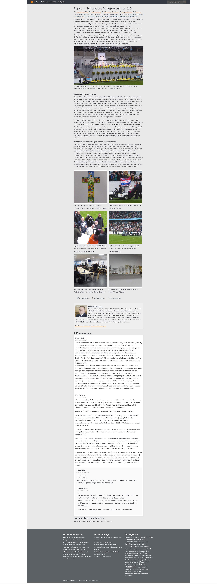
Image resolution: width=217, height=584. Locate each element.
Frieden (147, 547)
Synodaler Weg (144, 567)
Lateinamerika (129, 562)
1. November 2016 (82, 12)
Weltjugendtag (139, 571)
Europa (138, 544)
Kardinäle (149, 557)
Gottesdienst (98, 22)
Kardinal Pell (132, 557)
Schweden (130, 16)
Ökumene (107, 12)
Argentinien (132, 537)
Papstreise (115, 12)
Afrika (127, 537)
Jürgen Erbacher (127, 12)
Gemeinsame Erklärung (81, 14)
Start (37, 2)
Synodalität (128, 569)
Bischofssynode (132, 540)
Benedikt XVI (146, 537)
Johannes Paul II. (137, 553)
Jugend (147, 553)
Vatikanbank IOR (130, 571)
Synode (135, 569)
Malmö (122, 14)
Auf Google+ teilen (99, 298)
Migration (136, 562)
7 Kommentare (96, 12)
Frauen (141, 546)
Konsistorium (135, 560)
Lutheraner (98, 14)
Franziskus (138, 12)
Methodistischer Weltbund (134, 14)
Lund (92, 14)
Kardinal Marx (140, 555)
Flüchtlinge (144, 544)
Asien (137, 537)
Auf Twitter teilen (84, 298)
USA (137, 16)
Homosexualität (144, 549)
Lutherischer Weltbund (111, 14)
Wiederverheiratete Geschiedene (137, 574)
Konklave (128, 560)
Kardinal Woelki (141, 557)
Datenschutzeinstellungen (95, 580)
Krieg (141, 560)
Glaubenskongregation (131, 549)
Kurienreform (147, 560)
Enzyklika (133, 544)
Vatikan (145, 569)
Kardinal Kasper (129, 555)
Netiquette (61, 2)
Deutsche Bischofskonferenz (136, 541)
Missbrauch (144, 562)
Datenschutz (73, 580)
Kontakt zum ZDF (82, 580)
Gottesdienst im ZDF (48, 2)
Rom (137, 567)
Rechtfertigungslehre (103, 16)
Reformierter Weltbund (118, 16)
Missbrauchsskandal (131, 565)
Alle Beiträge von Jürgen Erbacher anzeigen (90, 326)
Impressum (66, 580)
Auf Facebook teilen (115, 298)
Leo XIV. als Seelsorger (103, 556)
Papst (84, 16)
